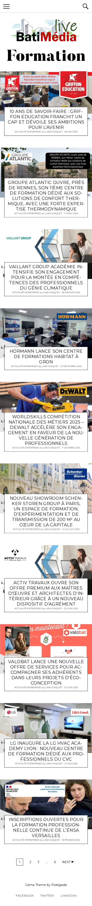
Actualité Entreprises (28, 132)
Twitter (47, 895)
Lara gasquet (54, 132)
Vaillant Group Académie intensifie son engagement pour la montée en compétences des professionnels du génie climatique (46, 277)
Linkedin (69, 895)
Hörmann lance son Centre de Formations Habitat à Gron (46, 356)
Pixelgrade (59, 885)
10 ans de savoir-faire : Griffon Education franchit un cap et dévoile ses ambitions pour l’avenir (46, 119)
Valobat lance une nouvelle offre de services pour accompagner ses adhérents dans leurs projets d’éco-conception (46, 672)
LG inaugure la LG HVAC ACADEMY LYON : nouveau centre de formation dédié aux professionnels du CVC (46, 751)
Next (66, 862)
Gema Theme (35, 885)
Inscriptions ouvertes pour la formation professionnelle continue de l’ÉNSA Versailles (46, 827)
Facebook (25, 895)
